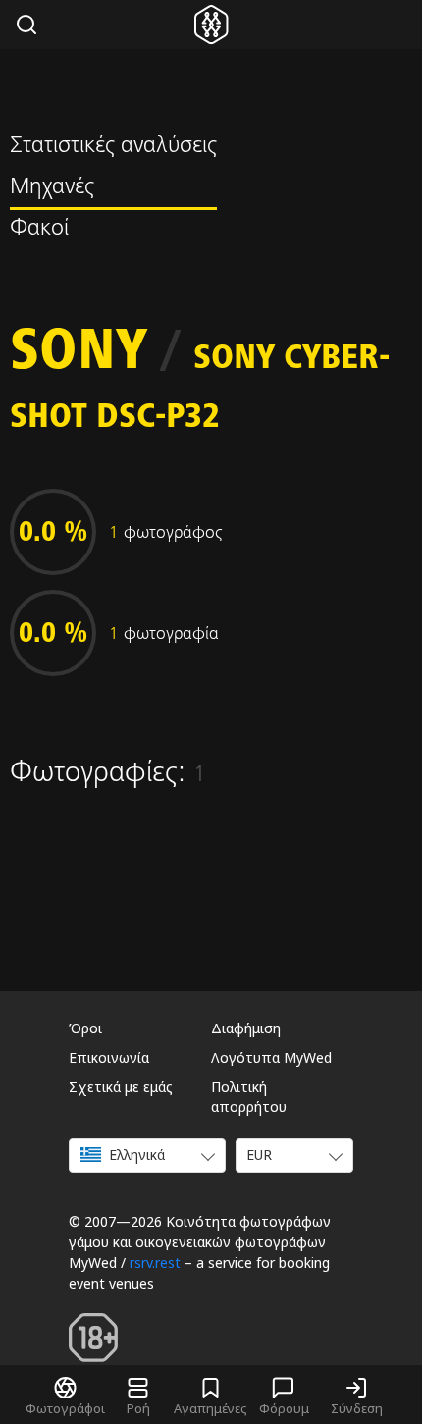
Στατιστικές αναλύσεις (113, 147)
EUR (259, 1154)
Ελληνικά (137, 1154)
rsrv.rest (155, 1262)
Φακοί (39, 229)
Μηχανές (52, 188)
